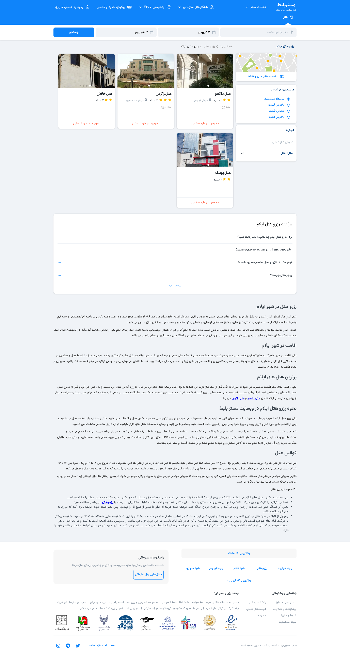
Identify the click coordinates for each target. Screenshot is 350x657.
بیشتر (177, 285)
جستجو (74, 32)
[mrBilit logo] (286, 7)
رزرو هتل (262, 568)
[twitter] (78, 646)
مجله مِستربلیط (288, 622)
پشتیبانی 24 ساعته (239, 553)
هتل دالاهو (254, 398)
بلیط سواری (193, 568)
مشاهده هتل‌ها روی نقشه (263, 76)
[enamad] (231, 623)
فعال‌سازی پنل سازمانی (148, 574)
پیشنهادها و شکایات (285, 609)
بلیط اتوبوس (215, 568)
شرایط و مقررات (288, 615)
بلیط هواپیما (285, 568)
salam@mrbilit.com (102, 645)
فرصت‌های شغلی (256, 609)
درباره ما (261, 615)
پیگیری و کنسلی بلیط (239, 580)
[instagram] (58, 646)
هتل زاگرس (238, 398)
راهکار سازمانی (257, 603)
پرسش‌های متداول (286, 603)
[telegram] (68, 646)
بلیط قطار (239, 568)
